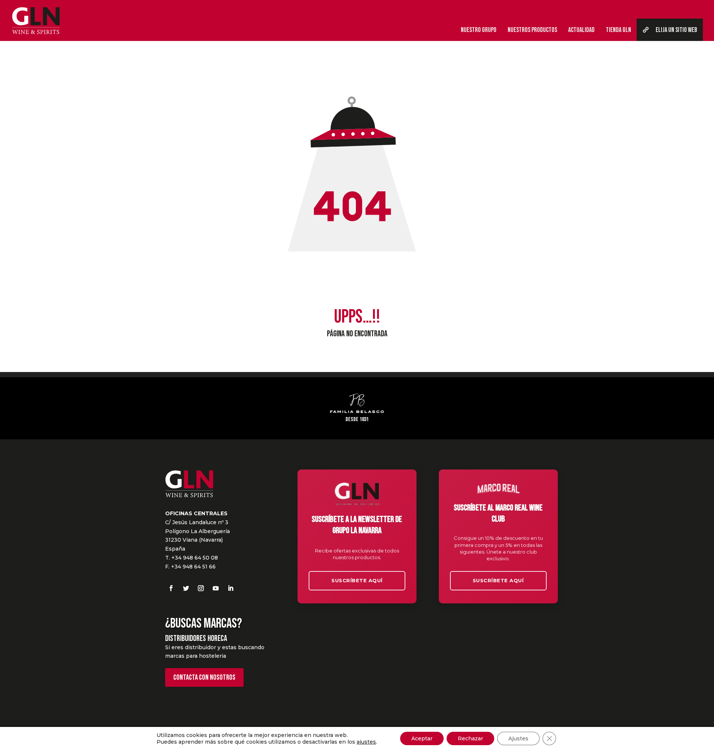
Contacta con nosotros (204, 677)
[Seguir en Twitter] (186, 588)
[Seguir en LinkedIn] (231, 588)
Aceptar (421, 738)
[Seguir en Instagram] (201, 588)
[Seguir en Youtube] (216, 588)
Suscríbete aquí (357, 580)
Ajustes (518, 738)
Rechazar (470, 738)
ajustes (366, 741)
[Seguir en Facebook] (171, 588)
